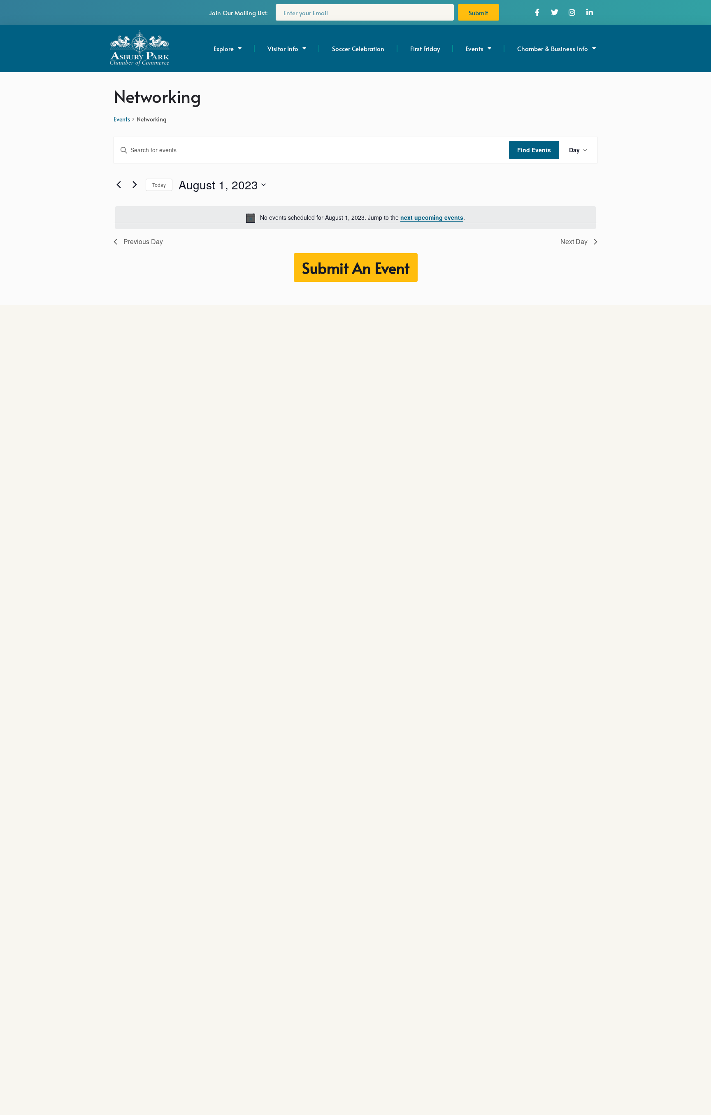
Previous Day (143, 241)
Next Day (574, 241)
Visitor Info (282, 48)
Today (159, 184)
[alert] (355, 217)
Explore (224, 48)
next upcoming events (431, 217)
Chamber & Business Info (552, 48)
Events (122, 119)
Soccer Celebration (358, 48)
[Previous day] (118, 185)
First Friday (425, 48)
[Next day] (134, 185)
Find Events (534, 150)
